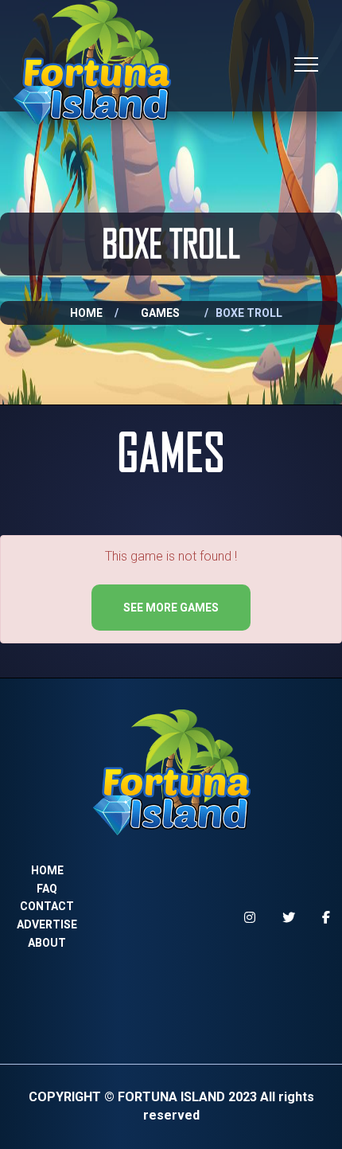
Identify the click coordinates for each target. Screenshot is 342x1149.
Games (160, 313)
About (47, 942)
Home (86, 313)
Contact (47, 906)
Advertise (47, 924)
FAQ (47, 888)
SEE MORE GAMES (171, 607)
